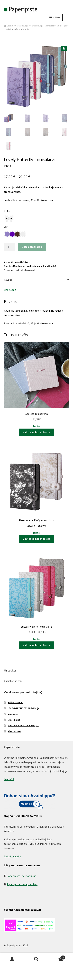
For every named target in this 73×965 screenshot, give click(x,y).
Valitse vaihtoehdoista (36, 432)
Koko (7, 211)
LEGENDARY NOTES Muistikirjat (24, 708)
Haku (36, 959)
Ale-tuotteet (14, 731)
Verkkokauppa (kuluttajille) (42, 25)
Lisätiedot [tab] (10, 289)
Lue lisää (9, 779)
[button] (64, 48)
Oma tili (12, 959)
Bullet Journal (15, 702)
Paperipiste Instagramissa (22, 884)
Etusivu (10, 25)
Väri (6, 226)
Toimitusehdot (12, 856)
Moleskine (13, 714)
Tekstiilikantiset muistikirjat (23, 725)
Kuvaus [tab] (8, 279)
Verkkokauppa (21, 25)
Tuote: (36, 420)
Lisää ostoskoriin (32, 246)
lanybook (30, 269)
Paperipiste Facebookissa (21, 876)
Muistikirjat (62, 25)
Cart (56, 956)
